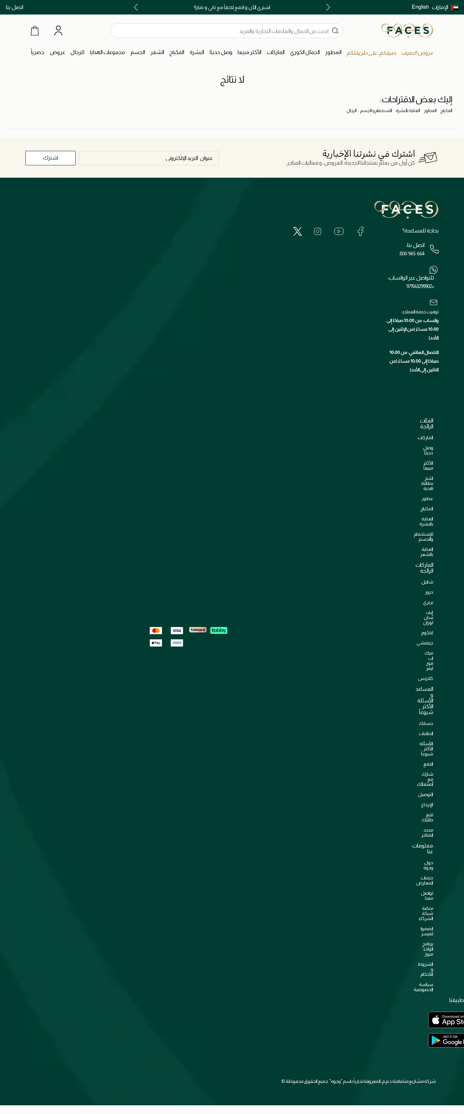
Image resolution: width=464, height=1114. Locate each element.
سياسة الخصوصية (423, 987)
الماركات (425, 437)
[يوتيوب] (339, 231)
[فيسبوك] (360, 231)
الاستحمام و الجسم (376, 110)
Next (137, 7)
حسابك (426, 723)
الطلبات (426, 733)
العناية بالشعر (426, 551)
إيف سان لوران (428, 617)
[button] (445, 7)
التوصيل (425, 794)
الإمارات (440, 7)
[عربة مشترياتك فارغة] (35, 31)
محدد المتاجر (427, 832)
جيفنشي (425, 642)
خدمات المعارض (424, 880)
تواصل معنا (427, 895)
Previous (326, 7)
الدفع (428, 764)
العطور (430, 110)
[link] (276, 52)
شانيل (427, 582)
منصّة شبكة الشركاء (426, 913)
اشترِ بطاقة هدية (427, 483)
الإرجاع (427, 804)
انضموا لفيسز (426, 931)
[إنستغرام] (317, 231)
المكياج (446, 110)
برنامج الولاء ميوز (427, 949)
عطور (427, 498)
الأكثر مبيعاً (428, 465)
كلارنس (425, 678)
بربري (428, 602)
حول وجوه (428, 865)
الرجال (352, 110)
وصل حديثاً (428, 450)
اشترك (50, 157)
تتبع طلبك (427, 817)
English (420, 7)
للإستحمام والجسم (423, 536)
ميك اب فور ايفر (428, 660)
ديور (429, 592)
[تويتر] (297, 231)
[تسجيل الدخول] (58, 31)
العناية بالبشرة (408, 110)
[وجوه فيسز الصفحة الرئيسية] (407, 30)
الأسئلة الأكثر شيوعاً (426, 748)
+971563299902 (420, 286)
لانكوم (427, 632)
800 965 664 (411, 253)
